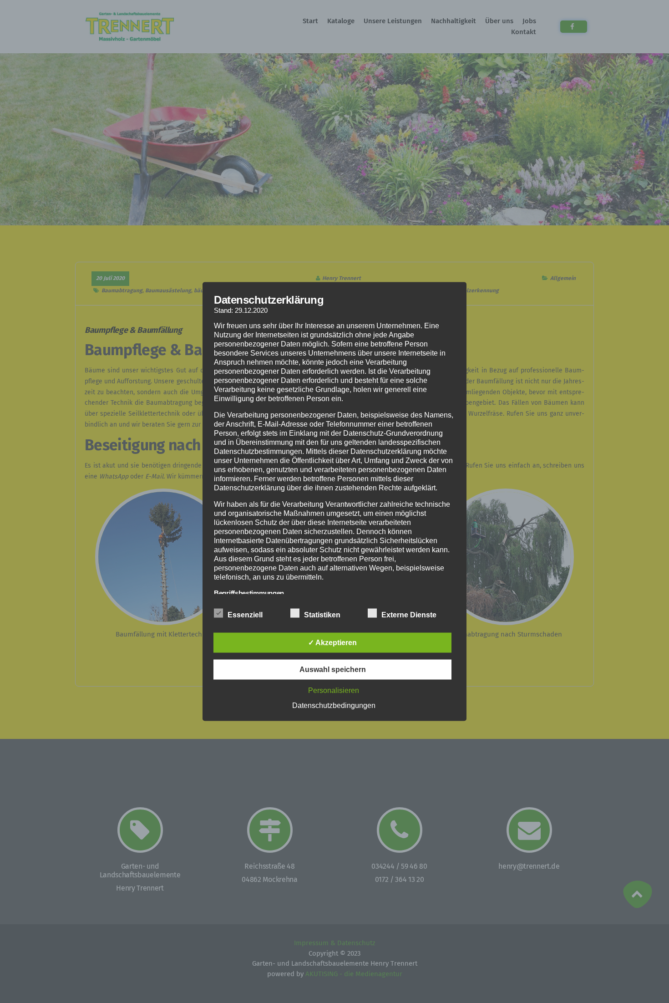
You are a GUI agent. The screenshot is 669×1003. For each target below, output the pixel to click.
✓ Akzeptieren (332, 643)
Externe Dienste (408, 615)
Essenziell (245, 615)
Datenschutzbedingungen (333, 705)
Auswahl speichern (332, 669)
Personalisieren (333, 690)
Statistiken (322, 615)
